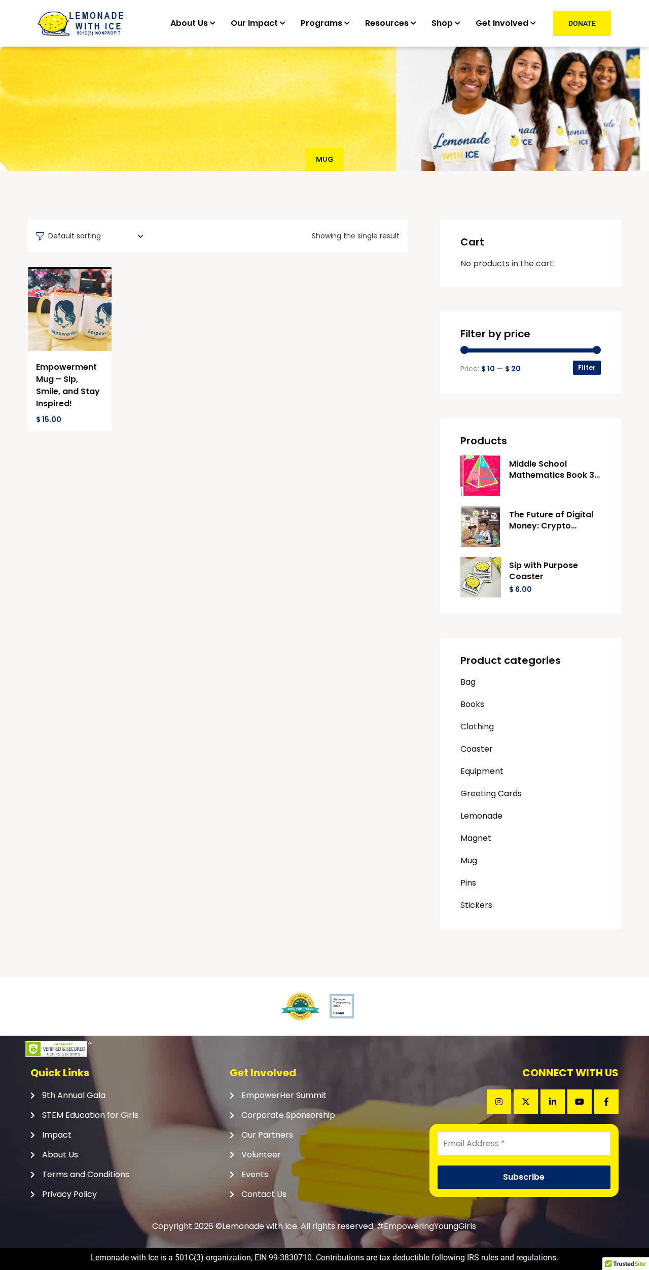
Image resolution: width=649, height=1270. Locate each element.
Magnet (475, 838)
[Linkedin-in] (552, 1101)
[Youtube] (579, 1101)
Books (472, 704)
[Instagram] (499, 1101)
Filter (587, 367)
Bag (468, 682)
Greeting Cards (491, 793)
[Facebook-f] (606, 1101)
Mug (468, 860)
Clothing (477, 726)
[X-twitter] (526, 1101)
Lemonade (481, 816)
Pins (468, 883)
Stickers (476, 905)
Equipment (481, 771)
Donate (582, 23)
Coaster (476, 749)
